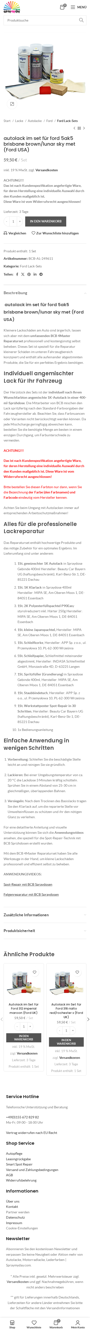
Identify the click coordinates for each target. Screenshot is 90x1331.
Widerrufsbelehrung (21, 1180)
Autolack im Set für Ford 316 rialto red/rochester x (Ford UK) (66, 1010)
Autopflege (14, 1153)
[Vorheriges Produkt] (74, 128)
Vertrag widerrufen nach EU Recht (31, 1133)
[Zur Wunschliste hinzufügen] (34, 972)
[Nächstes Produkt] (84, 128)
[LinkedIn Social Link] (35, 274)
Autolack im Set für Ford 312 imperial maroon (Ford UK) (24, 1008)
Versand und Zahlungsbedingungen (32, 1170)
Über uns (12, 1201)
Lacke (19, 121)
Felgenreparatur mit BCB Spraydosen (31, 894)
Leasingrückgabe (18, 1159)
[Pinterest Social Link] (29, 274)
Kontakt (12, 1207)
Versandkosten (47, 170)
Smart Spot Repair (19, 1164)
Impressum (14, 1223)
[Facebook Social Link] (17, 274)
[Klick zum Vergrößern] (12, 104)
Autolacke (35, 121)
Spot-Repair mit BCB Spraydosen (28, 884)
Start (7, 121)
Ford (49, 121)
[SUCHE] (81, 20)
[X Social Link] (23, 274)
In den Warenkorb (45, 221)
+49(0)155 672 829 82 (22, 1117)
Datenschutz (15, 1217)
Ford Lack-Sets (67, 121)
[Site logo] (12, 7)
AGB (9, 1175)
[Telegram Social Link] (41, 274)
